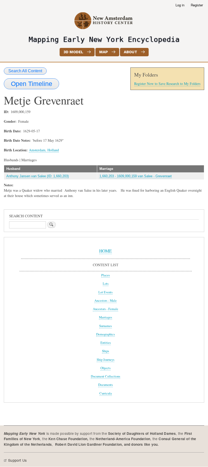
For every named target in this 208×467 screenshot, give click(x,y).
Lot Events (105, 292)
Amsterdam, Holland (44, 150)
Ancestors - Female (105, 309)
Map (103, 52)
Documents (105, 385)
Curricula (105, 393)
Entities (105, 342)
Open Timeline (31, 83)
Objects (105, 368)
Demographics (105, 334)
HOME (105, 251)
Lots (106, 283)
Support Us (17, 460)
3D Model (73, 52)
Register (197, 5)
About (130, 52)
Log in (180, 5)
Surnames (105, 326)
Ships (105, 351)
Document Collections (105, 376)
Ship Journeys (105, 359)
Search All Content (25, 71)
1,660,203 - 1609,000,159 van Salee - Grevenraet (135, 176)
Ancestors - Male (105, 300)
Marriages (105, 317)
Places (105, 275)
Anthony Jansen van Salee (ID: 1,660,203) (37, 176)
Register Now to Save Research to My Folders (167, 83)
